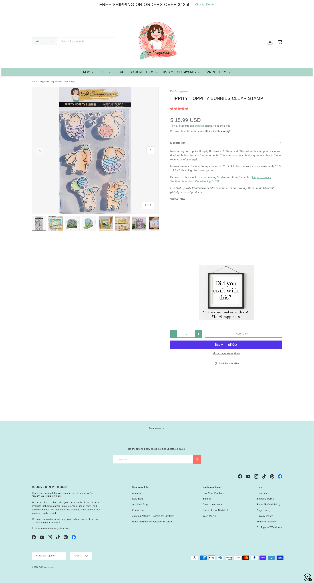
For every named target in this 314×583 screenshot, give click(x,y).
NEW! (86, 71)
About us (137, 493)
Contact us (138, 510)
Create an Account (213, 504)
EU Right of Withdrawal (269, 527)
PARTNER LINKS (216, 71)
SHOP (103, 71)
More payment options (226, 353)
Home (34, 82)
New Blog (137, 498)
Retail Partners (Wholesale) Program (152, 521)
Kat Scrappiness (179, 91)
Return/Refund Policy (268, 504)
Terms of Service (266, 521)
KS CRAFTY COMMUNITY (179, 71)
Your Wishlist (210, 516)
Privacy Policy (265, 516)
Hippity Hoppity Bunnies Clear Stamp (57, 82)
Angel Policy (264, 510)
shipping (199, 125)
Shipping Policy (265, 498)
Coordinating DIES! (207, 181)
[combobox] (73, 41)
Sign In (207, 498)
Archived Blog (140, 504)
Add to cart (243, 334)
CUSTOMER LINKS (142, 71)
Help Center (263, 493)
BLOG (120, 71)
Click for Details (205, 4)
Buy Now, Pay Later (214, 493)
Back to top (155, 428)
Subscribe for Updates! (215, 510)
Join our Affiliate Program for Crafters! (153, 516)
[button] (179, 108)
